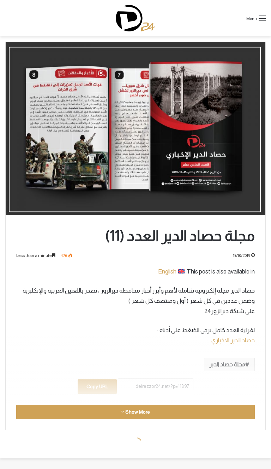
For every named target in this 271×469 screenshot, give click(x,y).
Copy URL (97, 386)
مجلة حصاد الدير (227, 364)
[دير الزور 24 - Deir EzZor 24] (135, 18)
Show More (137, 412)
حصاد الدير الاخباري (233, 340)
